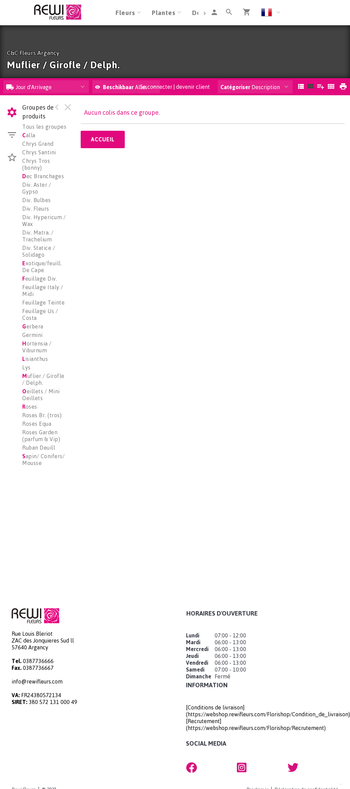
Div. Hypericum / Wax (44, 220)
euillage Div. (39, 278)
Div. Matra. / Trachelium (38, 236)
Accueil (103, 139)
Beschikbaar (119, 87)
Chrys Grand (38, 143)
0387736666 (38, 661)
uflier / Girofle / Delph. (43, 379)
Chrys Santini (39, 152)
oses (29, 406)
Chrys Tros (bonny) (36, 164)
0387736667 (38, 667)
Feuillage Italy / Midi (42, 290)
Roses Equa (36, 423)
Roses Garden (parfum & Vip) (41, 435)
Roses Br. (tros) (42, 415)
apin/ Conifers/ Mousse (43, 459)
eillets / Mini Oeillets (41, 394)
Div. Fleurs (35, 208)
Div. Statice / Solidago (38, 251)
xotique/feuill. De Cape (42, 266)
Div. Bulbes (36, 200)
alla (29, 135)
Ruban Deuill (38, 447)
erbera (32, 326)
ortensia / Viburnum (37, 347)
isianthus (35, 358)
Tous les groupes (44, 126)
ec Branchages (43, 176)
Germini (32, 335)
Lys (26, 367)
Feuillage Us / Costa (40, 314)
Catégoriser (235, 87)
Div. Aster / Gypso (36, 188)
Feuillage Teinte (43, 302)
